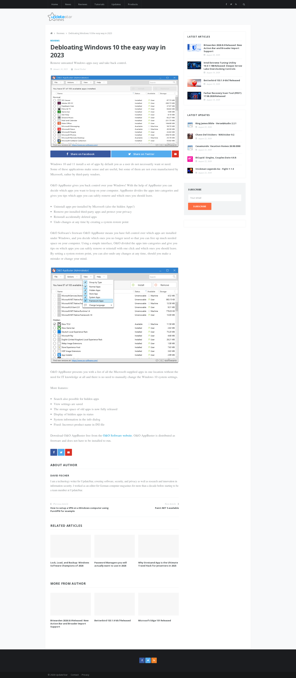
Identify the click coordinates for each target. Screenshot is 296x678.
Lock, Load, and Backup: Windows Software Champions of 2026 (69, 564)
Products (133, 4)
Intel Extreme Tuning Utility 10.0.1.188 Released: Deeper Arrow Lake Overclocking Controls (223, 65)
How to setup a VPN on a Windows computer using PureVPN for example (79, 509)
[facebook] (226, 4)
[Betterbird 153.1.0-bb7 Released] (114, 604)
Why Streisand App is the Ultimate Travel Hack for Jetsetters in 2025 (158, 564)
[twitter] (231, 4)
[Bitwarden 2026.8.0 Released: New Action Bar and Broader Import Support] (70, 604)
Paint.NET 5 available (167, 507)
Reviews (82, 4)
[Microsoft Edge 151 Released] (158, 604)
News (68, 4)
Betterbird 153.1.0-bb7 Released (112, 620)
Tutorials (99, 4)
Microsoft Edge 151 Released (154, 620)
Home (54, 4)
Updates (116, 4)
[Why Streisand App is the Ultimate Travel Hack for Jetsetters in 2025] (158, 546)
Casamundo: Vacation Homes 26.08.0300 (217, 146)
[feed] (236, 4)
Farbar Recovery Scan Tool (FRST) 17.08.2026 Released (222, 94)
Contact (75, 674)
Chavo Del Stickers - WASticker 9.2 (214, 134)
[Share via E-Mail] (175, 154)
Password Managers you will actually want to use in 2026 (110, 564)
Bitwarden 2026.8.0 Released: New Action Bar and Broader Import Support (69, 623)
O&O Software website (117, 435)
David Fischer (80, 69)
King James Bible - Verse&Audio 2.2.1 (215, 123)
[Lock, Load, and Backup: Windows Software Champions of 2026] (70, 546)
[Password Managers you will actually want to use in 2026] (114, 546)
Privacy (85, 674)
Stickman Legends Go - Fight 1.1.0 (214, 168)
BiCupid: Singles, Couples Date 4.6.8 (215, 157)
